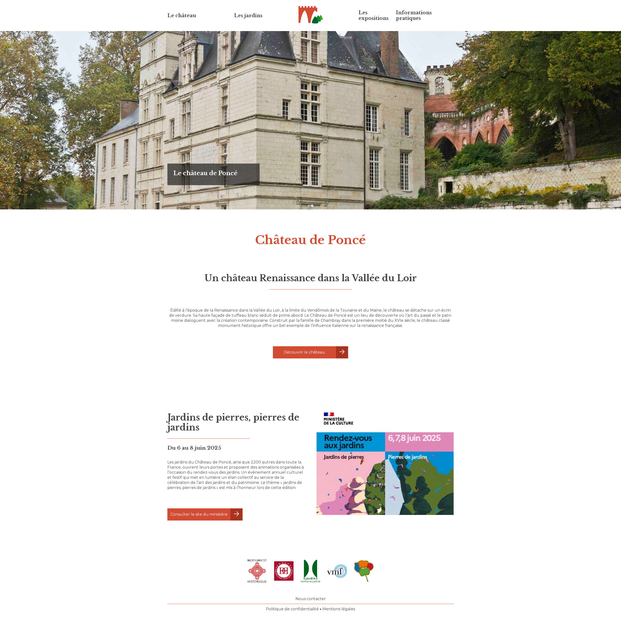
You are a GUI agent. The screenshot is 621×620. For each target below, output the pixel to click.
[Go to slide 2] (312, 206)
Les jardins (248, 15)
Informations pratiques (414, 15)
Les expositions (374, 15)
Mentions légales (338, 609)
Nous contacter (310, 598)
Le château (181, 15)
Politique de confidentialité (292, 609)
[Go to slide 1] (308, 205)
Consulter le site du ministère (199, 514)
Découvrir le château (304, 352)
